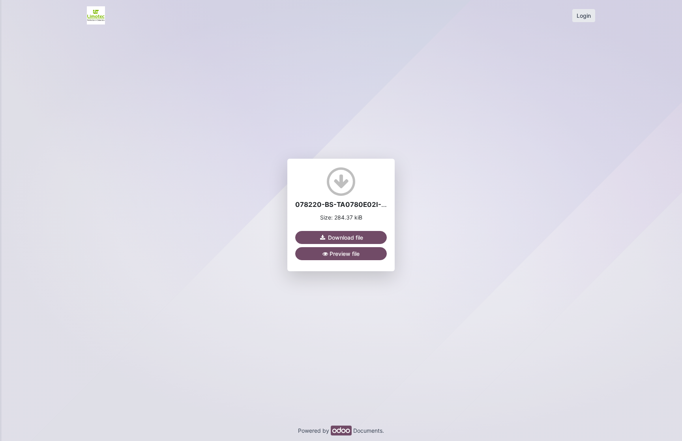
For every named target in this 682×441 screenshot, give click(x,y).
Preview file (344, 253)
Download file (344, 237)
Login (584, 15)
